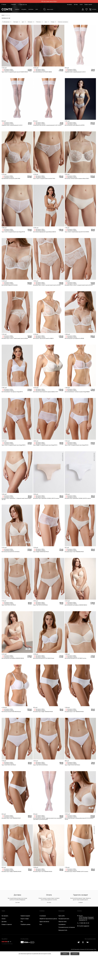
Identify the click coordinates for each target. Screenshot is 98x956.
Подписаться (42, 486)
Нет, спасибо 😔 (55, 486)
